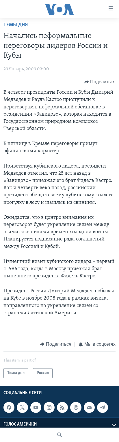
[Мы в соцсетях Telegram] (102, 407)
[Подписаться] (89, 407)
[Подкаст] (75, 407)
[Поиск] (59, 435)
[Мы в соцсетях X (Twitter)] (22, 407)
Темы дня (15, 25)
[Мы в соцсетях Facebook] (8, 407)
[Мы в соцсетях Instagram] (49, 407)
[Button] (100, 82)
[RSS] (62, 407)
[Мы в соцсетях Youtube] (35, 407)
